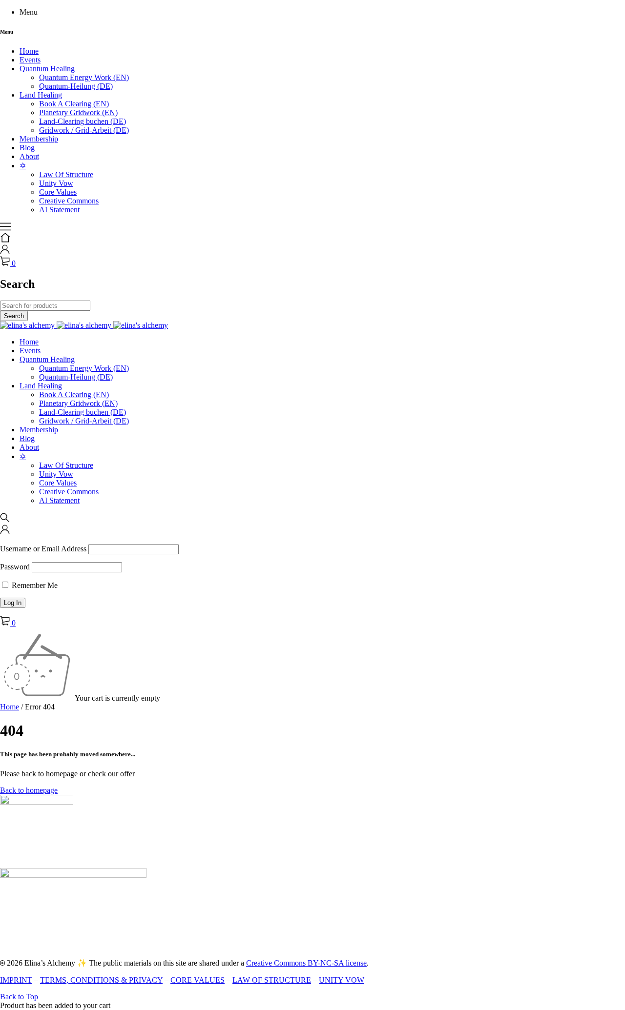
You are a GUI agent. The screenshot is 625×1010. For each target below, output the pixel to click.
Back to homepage (29, 790)
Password (15, 567)
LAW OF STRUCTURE (271, 980)
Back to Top (19, 996)
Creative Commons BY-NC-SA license (306, 963)
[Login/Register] (5, 251)
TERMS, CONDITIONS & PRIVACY (101, 980)
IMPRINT (16, 980)
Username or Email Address (43, 549)
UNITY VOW (341, 980)
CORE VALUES (197, 980)
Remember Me (34, 585)
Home (9, 707)
